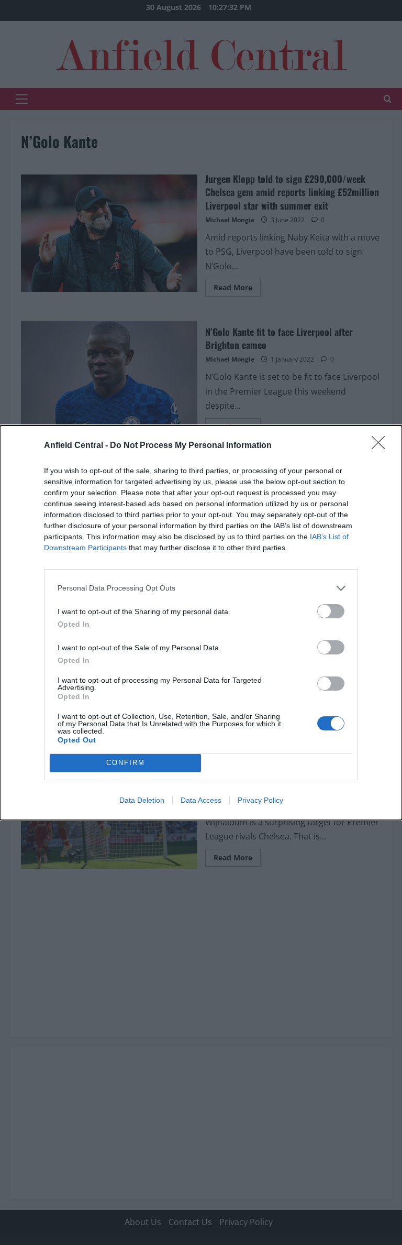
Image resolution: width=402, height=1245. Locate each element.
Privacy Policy (260, 800)
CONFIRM (125, 763)
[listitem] (201, 588)
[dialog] (201, 622)
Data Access (201, 800)
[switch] (330, 611)
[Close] (382, 446)
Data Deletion (141, 800)
